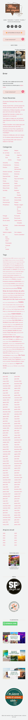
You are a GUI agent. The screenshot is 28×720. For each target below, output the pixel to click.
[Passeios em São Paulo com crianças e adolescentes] (14, 637)
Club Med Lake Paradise (11, 273)
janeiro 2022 (17, 437)
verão (4, 363)
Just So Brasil (14, 309)
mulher (12, 318)
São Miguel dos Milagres (14, 355)
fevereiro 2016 (6, 515)
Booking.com (18, 265)
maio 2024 (16, 404)
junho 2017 (17, 498)
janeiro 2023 (17, 423)
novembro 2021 (18, 440)
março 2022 (17, 435)
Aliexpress (10, 260)
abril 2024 (5, 407)
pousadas (14, 339)
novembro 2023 (18, 411)
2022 (4, 538)
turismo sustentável (7, 361)
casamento (23, 269)
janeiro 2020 (6, 463)
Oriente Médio (17, 200)
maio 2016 (16, 510)
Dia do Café (10, 279)
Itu (8, 309)
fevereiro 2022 (6, 437)
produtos (4, 341)
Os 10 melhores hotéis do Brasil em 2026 (13, 137)
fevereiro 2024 (6, 409)
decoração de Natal (7, 277)
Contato (17, 20)
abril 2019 (16, 472)
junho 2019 (17, 470)
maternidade (16, 314)
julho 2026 (5, 376)
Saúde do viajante (7, 232)
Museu (15, 318)
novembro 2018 (6, 479)
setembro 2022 (18, 428)
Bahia (18, 192)
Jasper (10, 309)
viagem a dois (7, 363)
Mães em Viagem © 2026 (7, 715)
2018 (4, 542)
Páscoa (10, 341)
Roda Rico (12, 345)
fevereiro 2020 (17, 461)
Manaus (9, 314)
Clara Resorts (5, 273)
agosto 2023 (6, 416)
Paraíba (19, 195)
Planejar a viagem (18, 204)
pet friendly (14, 334)
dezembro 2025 (18, 383)
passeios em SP (20, 332)
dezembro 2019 (18, 463)
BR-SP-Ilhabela (8, 267)
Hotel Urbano (16, 302)
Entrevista (16, 174)
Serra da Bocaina (9, 349)
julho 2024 (16, 402)
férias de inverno (8, 291)
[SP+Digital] (14, 586)
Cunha (20, 275)
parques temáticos (13, 330)
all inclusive (14, 260)
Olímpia (10, 322)
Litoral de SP (17, 185)
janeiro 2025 (17, 395)
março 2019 (6, 475)
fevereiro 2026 (17, 381)
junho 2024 (5, 404)
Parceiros (11, 20)
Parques (16, 202)
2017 (15, 542)
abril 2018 (16, 487)
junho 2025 (17, 390)
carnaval (14, 269)
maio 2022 (16, 432)
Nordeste (16, 190)
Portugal (5, 215)
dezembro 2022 (6, 425)
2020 (4, 540)
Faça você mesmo (19, 178)
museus (10, 320)
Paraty (14, 324)
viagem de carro (12, 363)
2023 (15, 535)
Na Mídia (5, 190)
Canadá (7, 155)
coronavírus (16, 275)
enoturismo (11, 281)
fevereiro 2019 (17, 475)
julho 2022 (16, 430)
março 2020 (6, 461)
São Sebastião (10, 357)
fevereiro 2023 (6, 423)
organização (20, 322)
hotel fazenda (22, 299)
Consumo (16, 165)
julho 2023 (16, 416)
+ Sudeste (5, 150)
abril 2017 (16, 501)
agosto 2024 (6, 402)
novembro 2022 (18, 425)
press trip (21, 339)
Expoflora (20, 283)
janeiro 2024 (17, 409)
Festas (4, 181)
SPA (18, 351)
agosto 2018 (17, 482)
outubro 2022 (6, 428)
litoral (9, 311)
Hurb (17, 306)
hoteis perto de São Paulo (10, 299)
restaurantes (5, 343)
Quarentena (6, 218)
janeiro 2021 (6, 449)
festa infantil (6, 288)
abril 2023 (5, 421)
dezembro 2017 (18, 491)
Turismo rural (23, 359)
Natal (19, 320)
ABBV (12, 258)
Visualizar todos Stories (20, 49)
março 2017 (6, 503)
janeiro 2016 (17, 515)
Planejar (19, 213)
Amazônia (5, 162)
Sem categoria (17, 232)
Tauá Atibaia (16, 357)
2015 (15, 545)
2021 (15, 538)
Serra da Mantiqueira (17, 349)
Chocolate (13, 271)
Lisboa (7, 311)
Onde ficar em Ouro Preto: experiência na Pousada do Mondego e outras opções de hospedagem (13, 130)
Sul (3, 234)
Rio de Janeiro (6, 220)
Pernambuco (6, 204)
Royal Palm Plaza (17, 345)
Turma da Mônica (15, 361)
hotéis (21, 302)
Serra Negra (9, 351)
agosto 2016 (17, 508)
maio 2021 (16, 444)
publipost (7, 341)
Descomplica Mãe (19, 277)
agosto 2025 (17, 388)
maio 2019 (5, 472)
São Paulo (5, 225)
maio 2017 (5, 501)
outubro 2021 (6, 442)
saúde (20, 347)
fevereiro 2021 (17, 447)
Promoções (17, 215)
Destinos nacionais (7, 171)
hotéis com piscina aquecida (18, 304)
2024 (4, 535)
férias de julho (19, 291)
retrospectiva (18, 343)
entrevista (17, 281)
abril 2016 (5, 512)
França (16, 181)
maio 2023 (16, 418)
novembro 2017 (6, 494)
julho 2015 (16, 519)
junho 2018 (17, 484)
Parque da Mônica (15, 326)
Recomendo (17, 218)
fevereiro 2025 (6, 395)
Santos (17, 347)
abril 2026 (16, 379)
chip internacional (8, 271)
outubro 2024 (6, 400)
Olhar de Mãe (17, 197)
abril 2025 (16, 393)
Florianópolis (8, 243)
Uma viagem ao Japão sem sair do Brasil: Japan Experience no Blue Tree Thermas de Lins (13, 120)
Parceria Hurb (6, 202)
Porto (7, 339)
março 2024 (17, 407)
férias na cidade (7, 295)
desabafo (14, 277)
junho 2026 (17, 376)
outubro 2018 (17, 479)
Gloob (19, 295)
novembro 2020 (6, 451)
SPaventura (21, 351)
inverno (6, 309)
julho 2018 (5, 484)
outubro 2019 (17, 465)
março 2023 (17, 421)
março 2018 (6, 489)
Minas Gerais (6, 188)
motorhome (8, 318)
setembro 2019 (6, 468)
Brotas (13, 267)
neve (22, 320)
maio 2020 (5, 458)
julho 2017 (5, 498)
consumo (5, 275)
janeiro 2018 (6, 491)
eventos (13, 283)
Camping (16, 162)
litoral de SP (13, 311)
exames (16, 283)
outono (12, 324)
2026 (4, 533)
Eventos (5, 178)
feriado (14, 285)
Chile (18, 157)
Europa (16, 176)
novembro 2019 (6, 465)
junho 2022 (5, 432)
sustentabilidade (6, 355)
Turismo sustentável (19, 234)
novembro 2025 (6, 386)
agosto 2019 (17, 468)
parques (15, 328)
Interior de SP (6, 185)
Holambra (15, 297)
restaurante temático (12, 343)
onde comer (15, 322)
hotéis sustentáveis (12, 306)
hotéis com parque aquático (8, 304)
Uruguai (19, 159)
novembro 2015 (6, 517)
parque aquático (7, 326)
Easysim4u (19, 279)
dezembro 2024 (6, 397)
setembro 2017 (6, 496)
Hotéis (15, 183)
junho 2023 (5, 418)
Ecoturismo (17, 171)
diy (16, 279)
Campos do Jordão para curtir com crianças (13, 135)
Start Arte (5, 353)
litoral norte (19, 311)
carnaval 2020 (19, 269)
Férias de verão (6, 293)
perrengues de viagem (7, 334)
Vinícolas (15, 365)
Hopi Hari (20, 297)
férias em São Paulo (15, 293)
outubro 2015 (17, 517)
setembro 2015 (6, 519)
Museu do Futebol (5, 320)
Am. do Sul (17, 152)
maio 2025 (5, 393)
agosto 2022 (6, 430)
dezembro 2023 (6, 411)
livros (22, 311)
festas (15, 288)
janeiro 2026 (6, 383)
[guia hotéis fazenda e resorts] (14, 655)
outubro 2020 (17, 451)
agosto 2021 (17, 442)
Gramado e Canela (8, 297)
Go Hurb (22, 295)
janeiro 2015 (17, 524)
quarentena (15, 341)
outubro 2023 (6, 414)
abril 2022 (5, 435)
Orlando (8, 324)
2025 (15, 533)
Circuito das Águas (19, 271)
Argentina (19, 155)
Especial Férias (6, 176)
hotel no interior (5, 302)
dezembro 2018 (18, 477)
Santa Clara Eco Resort (11, 347)
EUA (6, 157)
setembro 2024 (18, 400)
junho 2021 (5, 444)
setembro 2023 (18, 414)
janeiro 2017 (17, 503)
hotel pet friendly (11, 302)
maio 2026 (5, 379)
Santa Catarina (18, 220)
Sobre (5, 20)
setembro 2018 (6, 482)
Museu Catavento (20, 318)
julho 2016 (5, 510)
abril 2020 (16, 458)
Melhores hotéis (9, 316)
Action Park (23, 258)
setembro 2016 (6, 508)
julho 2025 (5, 390)
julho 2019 (5, 470)
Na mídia (22, 20)
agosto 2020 (17, 454)
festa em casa (20, 285)
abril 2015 (16, 522)
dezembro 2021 (6, 440)
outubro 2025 (17, 386)
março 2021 (6, 447)
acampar (19, 258)
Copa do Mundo (10, 275)
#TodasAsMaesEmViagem (7, 258)
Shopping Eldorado (15, 351)
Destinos (5, 167)
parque (21, 324)
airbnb (4, 260)
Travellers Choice (11, 359)
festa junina (11, 288)
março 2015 (6, 524)
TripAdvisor (18, 359)
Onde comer (6, 200)
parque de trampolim (10, 328)
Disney (9, 159)
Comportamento (7, 165)
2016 (4, 545)
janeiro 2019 (6, 477)
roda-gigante (8, 345)
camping (17, 267)
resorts (20, 341)
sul (14, 353)
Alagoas (16, 150)
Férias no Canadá (13, 295)
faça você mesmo (9, 285)
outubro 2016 (17, 505)
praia (17, 339)
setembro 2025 (6, 388)
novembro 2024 (18, 397)
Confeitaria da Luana (18, 273)
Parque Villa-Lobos (11, 332)
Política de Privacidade (14, 21)
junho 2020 (17, 456)
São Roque (5, 357)
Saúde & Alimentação (19, 225)
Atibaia (7, 263)
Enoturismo (5, 174)
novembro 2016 (6, 505)
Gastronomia (6, 183)
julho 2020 (5, 456)
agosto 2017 (17, 496)
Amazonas (17, 260)
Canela (11, 269)
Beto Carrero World (7, 238)
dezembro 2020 (18, 449)
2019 (15, 540)
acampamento (16, 258)
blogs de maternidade (11, 265)
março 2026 (6, 381)
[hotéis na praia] (14, 673)
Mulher (16, 188)
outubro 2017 (17, 494)
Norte (4, 197)
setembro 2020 (6, 454)
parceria (18, 324)
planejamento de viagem (11, 337)
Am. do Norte (6, 152)
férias (19, 288)
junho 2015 (5, 522)
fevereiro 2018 (17, 489)
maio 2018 (5, 487)
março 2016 (17, 512)
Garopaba (19, 222)
